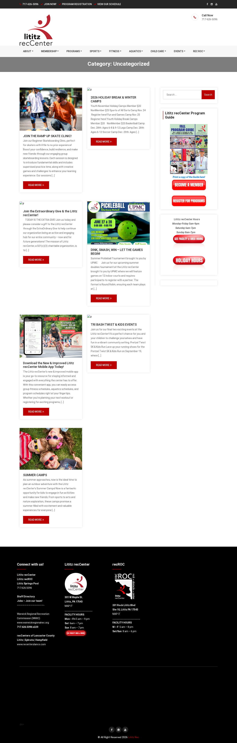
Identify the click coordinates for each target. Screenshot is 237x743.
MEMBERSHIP (49, 51)
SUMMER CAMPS (35, 475)
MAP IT (69, 606)
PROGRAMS (73, 51)
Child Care (157, 51)
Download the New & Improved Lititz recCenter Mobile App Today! (48, 365)
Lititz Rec (133, 737)
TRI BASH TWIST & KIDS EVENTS (114, 324)
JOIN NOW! (50, 4)
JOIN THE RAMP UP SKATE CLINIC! (47, 136)
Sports (94, 51)
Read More (35, 185)
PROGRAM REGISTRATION (77, 4)
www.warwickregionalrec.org (33, 622)
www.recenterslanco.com (31, 644)
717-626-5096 (30, 4)
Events (178, 51)
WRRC (35, 618)
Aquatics (135, 51)
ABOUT (27, 51)
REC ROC (198, 51)
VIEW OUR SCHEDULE (109, 4)
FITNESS (114, 51)
